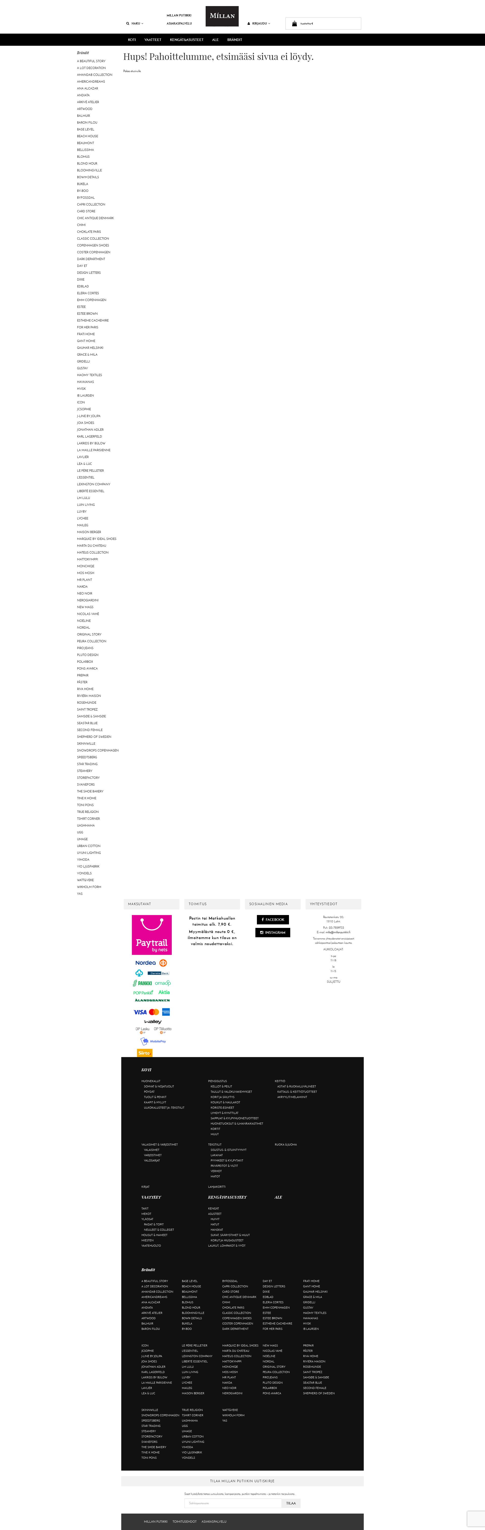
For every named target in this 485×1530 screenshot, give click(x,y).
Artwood (84, 109)
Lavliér (83, 457)
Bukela (82, 184)
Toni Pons (85, 805)
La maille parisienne (93, 450)
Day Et (82, 266)
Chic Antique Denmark (95, 218)
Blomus (83, 156)
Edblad (83, 286)
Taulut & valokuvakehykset (231, 1091)
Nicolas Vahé (88, 614)
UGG (80, 832)
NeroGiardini (88, 600)
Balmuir (83, 116)
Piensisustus (217, 1081)
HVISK (81, 389)
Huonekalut (150, 1081)
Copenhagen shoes (93, 245)
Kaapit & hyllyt (155, 1102)
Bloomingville (89, 170)
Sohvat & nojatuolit (159, 1086)
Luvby (82, 511)
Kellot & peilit (221, 1086)
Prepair (82, 675)
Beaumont (85, 143)
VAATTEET (152, 39)
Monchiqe (85, 566)
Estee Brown (87, 313)
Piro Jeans (85, 648)
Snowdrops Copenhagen (98, 750)
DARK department (91, 259)
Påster (82, 682)
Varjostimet (153, 1155)
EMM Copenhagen (91, 300)
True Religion (88, 812)
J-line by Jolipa (89, 416)
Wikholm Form (89, 887)
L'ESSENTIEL (85, 477)
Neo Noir (84, 593)
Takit (145, 1208)
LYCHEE (82, 518)
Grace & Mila (87, 354)
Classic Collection (93, 238)
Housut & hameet (154, 1235)
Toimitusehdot (185, 1521)
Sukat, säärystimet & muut (230, 1235)
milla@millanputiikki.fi (338, 932)
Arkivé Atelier (88, 102)
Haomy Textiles (89, 375)
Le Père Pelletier (90, 470)
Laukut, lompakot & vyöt (227, 1245)
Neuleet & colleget (159, 1229)
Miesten (147, 1240)
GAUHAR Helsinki (90, 348)
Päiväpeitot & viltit (224, 1166)
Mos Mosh (85, 573)
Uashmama (86, 825)
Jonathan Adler (90, 429)
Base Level (85, 129)
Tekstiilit (215, 1144)
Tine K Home (86, 798)
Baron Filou (87, 122)
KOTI (132, 39)
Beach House (87, 136)
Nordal (83, 627)
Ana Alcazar (87, 88)
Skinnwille (86, 743)
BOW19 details (88, 177)
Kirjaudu (259, 23)
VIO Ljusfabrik (88, 866)
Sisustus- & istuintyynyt (229, 1150)
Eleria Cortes (88, 293)
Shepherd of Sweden (94, 737)
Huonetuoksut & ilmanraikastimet (237, 1123)
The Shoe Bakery (90, 791)
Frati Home (86, 334)
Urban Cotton (89, 846)
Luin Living (86, 505)
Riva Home (85, 689)
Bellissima (85, 150)
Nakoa (82, 586)
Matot (215, 1176)
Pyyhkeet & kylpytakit (227, 1160)
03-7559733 (336, 927)
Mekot (146, 1214)
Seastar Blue (87, 723)
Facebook (274, 919)
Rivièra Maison (89, 696)
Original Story (89, 634)
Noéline (84, 621)
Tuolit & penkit (155, 1097)
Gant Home (86, 341)
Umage (82, 839)
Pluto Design (88, 655)
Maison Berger (89, 532)
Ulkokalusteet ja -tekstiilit (164, 1107)
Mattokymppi (87, 559)
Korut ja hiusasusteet (227, 1240)
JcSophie (84, 409)
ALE (215, 39)
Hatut (215, 1224)
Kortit (215, 1129)
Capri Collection (91, 204)
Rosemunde (86, 702)
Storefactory (88, 778)
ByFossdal (86, 197)
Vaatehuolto (151, 1245)
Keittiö (280, 1081)
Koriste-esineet (222, 1107)
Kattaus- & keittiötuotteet (297, 1091)
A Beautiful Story (91, 61)
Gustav (82, 368)
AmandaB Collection (94, 75)
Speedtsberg (87, 757)
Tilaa (291, 1503)
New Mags (85, 607)
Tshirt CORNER (88, 818)
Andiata (83, 95)
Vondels (84, 873)
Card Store (86, 211)
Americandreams (91, 81)
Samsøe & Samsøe (91, 716)
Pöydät (149, 1091)
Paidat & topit (154, 1224)
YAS (80, 894)
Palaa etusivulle (132, 71)
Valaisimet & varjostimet (159, 1144)
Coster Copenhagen (93, 252)
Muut (215, 1134)
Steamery (84, 771)
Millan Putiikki (179, 15)
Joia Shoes (85, 423)
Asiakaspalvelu (179, 23)
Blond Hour (87, 163)
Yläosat (147, 1219)
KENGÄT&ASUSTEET (187, 39)
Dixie (80, 279)
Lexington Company (93, 484)
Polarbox (85, 662)
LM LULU (83, 498)
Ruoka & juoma (286, 1144)
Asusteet (215, 1214)
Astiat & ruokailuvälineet (296, 1086)
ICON (81, 402)
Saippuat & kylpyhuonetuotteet (235, 1118)
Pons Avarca (87, 668)
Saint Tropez (87, 709)
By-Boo (82, 191)
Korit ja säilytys (222, 1097)
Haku (136, 23)
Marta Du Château (91, 545)
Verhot (216, 1171)
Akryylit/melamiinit (292, 1097)
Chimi (81, 225)
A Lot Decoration (91, 68)
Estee (81, 307)
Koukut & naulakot (225, 1102)
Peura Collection (91, 641)
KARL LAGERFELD (89, 436)
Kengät (213, 1208)
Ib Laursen (85, 395)
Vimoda (83, 859)
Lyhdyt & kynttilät (224, 1113)
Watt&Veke (85, 880)
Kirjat (145, 1187)
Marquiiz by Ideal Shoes (96, 539)
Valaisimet (151, 1150)
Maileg (82, 525)
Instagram (274, 932)
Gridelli (83, 361)
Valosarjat (152, 1160)
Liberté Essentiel (90, 491)
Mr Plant (84, 580)
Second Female (90, 730)
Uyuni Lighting (89, 853)
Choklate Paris (89, 232)
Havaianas (85, 382)
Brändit (234, 39)
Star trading (87, 764)
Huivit (215, 1219)
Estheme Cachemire (93, 320)
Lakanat (217, 1155)
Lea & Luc (84, 464)
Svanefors (86, 784)
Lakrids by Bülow (91, 443)
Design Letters (89, 273)
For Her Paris (87, 327)
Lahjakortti (217, 1187)
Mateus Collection (93, 552)
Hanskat (217, 1229)
